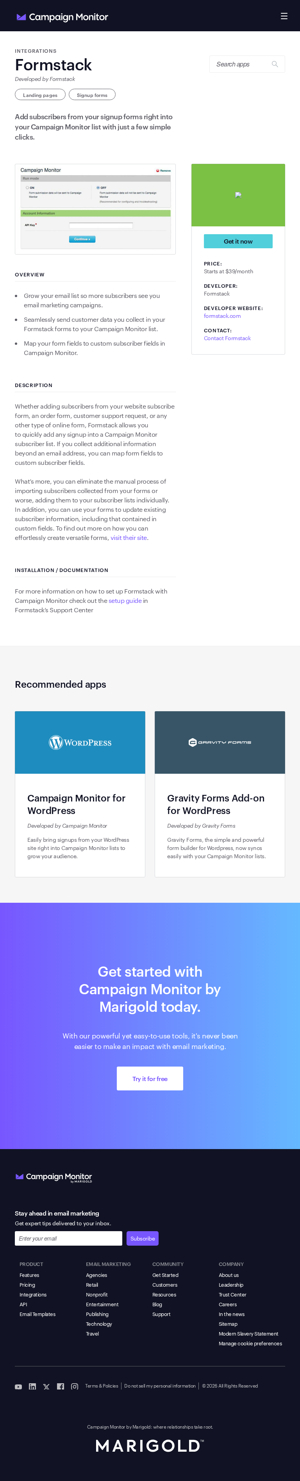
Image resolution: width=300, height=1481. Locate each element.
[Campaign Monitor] (54, 1176)
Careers (228, 1303)
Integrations (33, 1294)
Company (231, 1263)
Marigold (141, 1426)
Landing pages (40, 94)
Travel (92, 1333)
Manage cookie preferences (250, 1343)
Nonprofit (97, 1294)
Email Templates (37, 1313)
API (23, 1303)
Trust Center (232, 1294)
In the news (232, 1313)
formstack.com (222, 315)
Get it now (238, 241)
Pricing (27, 1284)
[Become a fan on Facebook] (60, 1386)
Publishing (97, 1313)
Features (29, 1274)
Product (31, 1263)
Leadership (231, 1284)
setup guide (125, 600)
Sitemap (228, 1323)
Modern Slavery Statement (249, 1333)
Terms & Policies (101, 1385)
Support (161, 1313)
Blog (157, 1303)
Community (168, 1263)
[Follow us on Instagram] (74, 1386)
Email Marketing (108, 1263)
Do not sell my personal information (160, 1385)
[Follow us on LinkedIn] (32, 1386)
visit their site (129, 537)
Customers (164, 1284)
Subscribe (142, 1238)
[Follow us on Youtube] (18, 1386)
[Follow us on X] (46, 1386)
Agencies (96, 1274)
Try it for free (150, 1078)
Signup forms (92, 94)
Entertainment (102, 1303)
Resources (164, 1294)
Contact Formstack (227, 338)
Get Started (165, 1274)
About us (229, 1274)
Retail (92, 1284)
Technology (99, 1323)
